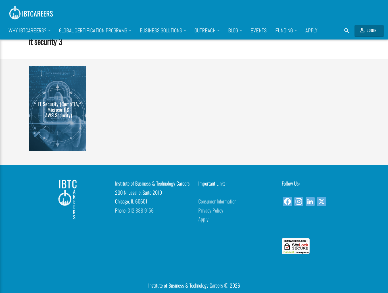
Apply (311, 30)
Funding (284, 30)
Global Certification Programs (93, 30)
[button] (319, 227)
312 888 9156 (141, 210)
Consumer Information (217, 201)
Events (259, 30)
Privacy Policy (210, 210)
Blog (233, 30)
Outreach (206, 30)
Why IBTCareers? (28, 30)
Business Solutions (161, 30)
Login (368, 30)
